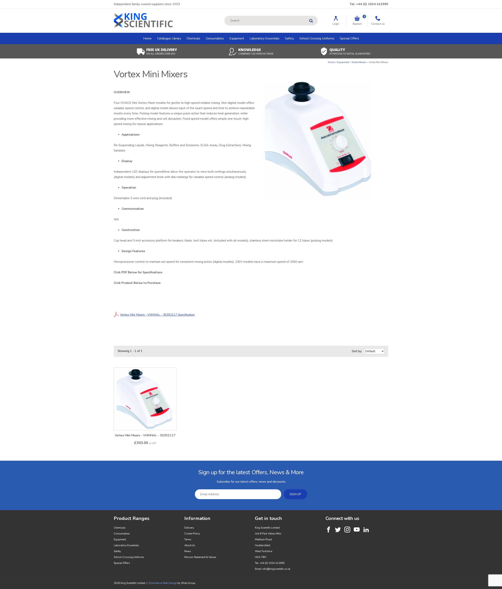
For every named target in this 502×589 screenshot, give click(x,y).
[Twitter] (338, 529)
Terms (187, 539)
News (187, 551)
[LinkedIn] (366, 529)
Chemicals (193, 38)
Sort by (357, 351)
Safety (289, 38)
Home (147, 38)
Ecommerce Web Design (163, 583)
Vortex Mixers (359, 62)
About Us (189, 545)
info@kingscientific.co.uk (276, 569)
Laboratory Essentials (264, 38)
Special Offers (349, 38)
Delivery (189, 528)
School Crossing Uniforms (316, 38)
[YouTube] (357, 529)
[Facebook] (328, 529)
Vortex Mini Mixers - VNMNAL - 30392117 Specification (157, 315)
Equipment (236, 38)
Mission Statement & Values (200, 557)
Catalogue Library (169, 38)
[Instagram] (347, 529)
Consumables (215, 38)
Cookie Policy (192, 533)
